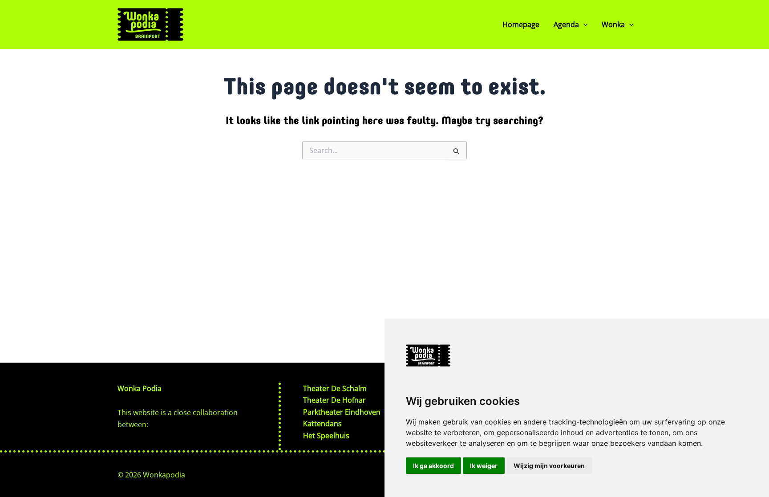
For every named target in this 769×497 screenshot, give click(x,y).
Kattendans (322, 423)
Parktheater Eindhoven (341, 412)
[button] (583, 24)
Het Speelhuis (326, 435)
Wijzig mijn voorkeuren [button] (549, 465)
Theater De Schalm (335, 388)
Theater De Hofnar (334, 400)
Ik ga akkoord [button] (433, 465)
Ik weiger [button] (484, 465)
